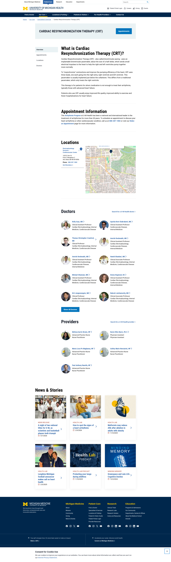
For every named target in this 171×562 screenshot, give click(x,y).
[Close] (167, 551)
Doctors (39, 66)
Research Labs (112, 510)
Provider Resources (95, 521)
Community (69, 513)
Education (69, 2)
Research (59, 2)
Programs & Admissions (133, 508)
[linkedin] (116, 526)
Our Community (130, 510)
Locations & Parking (95, 513)
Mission (68, 510)
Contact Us (120, 15)
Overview (39, 50)
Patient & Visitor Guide (96, 516)
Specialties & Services (95, 510)
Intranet (127, 519)
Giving (68, 516)
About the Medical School (133, 516)
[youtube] (78, 526)
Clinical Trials (111, 508)
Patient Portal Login (95, 519)
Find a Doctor (29, 15)
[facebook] (67, 526)
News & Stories (70, 519)
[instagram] (70, 526)
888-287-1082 (115, 121)
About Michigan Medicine (32, 2)
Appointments (123, 31)
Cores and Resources (114, 516)
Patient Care (48, 2)
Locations (39, 60)
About (67, 508)
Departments (80, 2)
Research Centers (112, 513)
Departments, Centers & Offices (135, 513)
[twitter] (74, 526)
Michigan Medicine (75, 504)
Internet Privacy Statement (47, 558)
